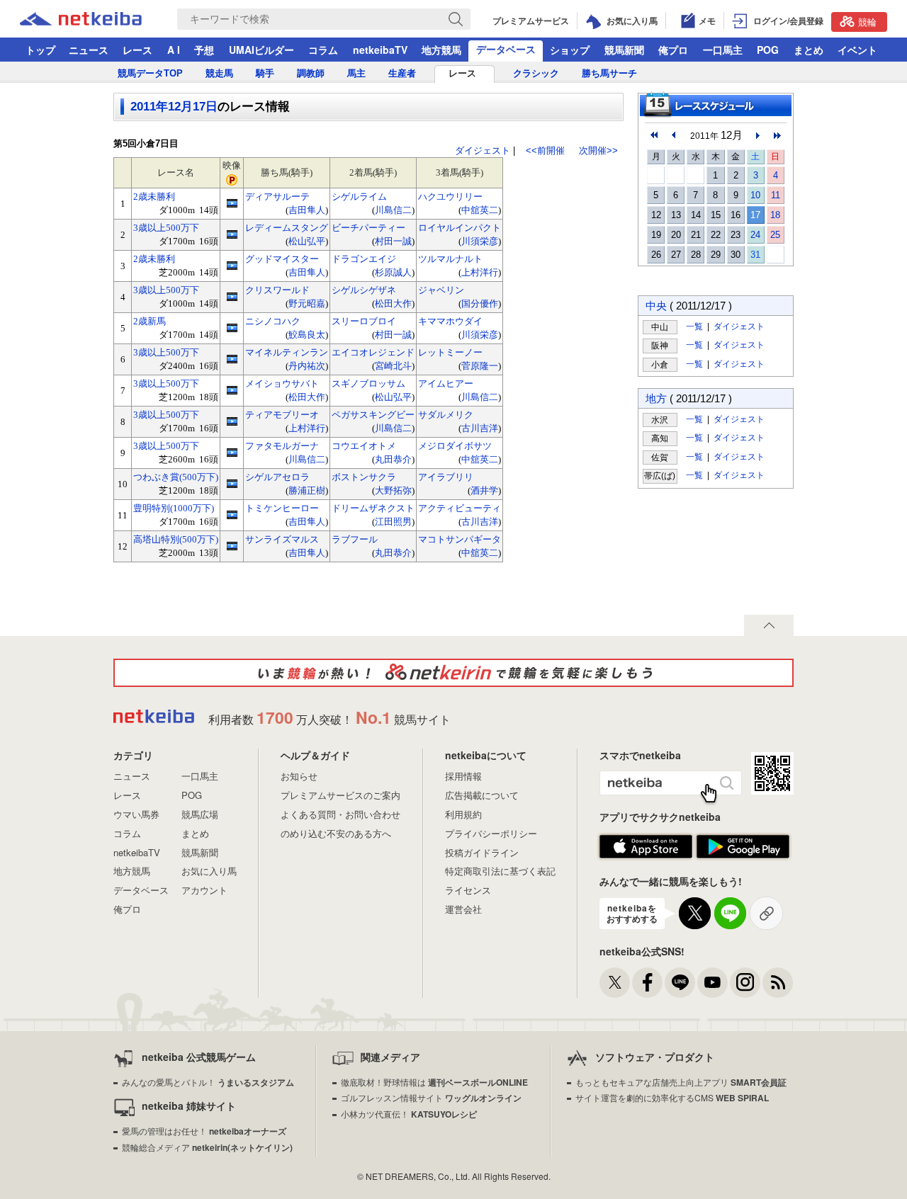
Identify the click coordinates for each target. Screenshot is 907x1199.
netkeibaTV (380, 49)
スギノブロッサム (368, 383)
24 (755, 234)
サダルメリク (445, 414)
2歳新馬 (149, 321)
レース (137, 49)
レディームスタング (286, 227)
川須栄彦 (479, 241)
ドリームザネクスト (373, 508)
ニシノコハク (272, 321)
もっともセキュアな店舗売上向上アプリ (681, 1082)
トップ (40, 49)
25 (775, 234)
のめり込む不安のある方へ (336, 833)
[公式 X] (614, 982)
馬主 (356, 73)
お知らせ (299, 776)
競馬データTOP (150, 73)
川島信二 (393, 210)
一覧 (694, 326)
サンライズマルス (282, 539)
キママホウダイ (450, 321)
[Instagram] (745, 982)
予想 (204, 49)
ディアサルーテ (277, 196)
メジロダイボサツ (455, 446)
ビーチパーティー (368, 227)
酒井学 (484, 490)
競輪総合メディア (207, 1147)
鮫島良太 (306, 334)
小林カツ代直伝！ (409, 1114)
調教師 (311, 73)
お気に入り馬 (209, 870)
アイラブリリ (445, 477)
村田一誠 (393, 241)
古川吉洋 (479, 428)
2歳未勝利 (154, 196)
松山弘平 (306, 241)
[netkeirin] (453, 673)
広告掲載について (482, 795)
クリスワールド (277, 290)
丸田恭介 (393, 459)
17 (755, 215)
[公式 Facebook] (647, 982)
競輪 (867, 21)
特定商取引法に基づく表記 (500, 870)
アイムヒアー (445, 383)
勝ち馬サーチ (609, 73)
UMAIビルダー (261, 49)
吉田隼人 (306, 210)
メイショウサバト (282, 383)
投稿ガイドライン (482, 852)
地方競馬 (441, 49)
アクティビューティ (459, 508)
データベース (506, 49)
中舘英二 (479, 210)
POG (768, 49)
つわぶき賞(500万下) (175, 477)
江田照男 (393, 521)
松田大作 (393, 303)
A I (173, 49)
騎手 (265, 73)
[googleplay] (743, 847)
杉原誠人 (393, 272)
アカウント (204, 890)
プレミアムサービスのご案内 (340, 795)
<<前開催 (545, 150)
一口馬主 (723, 49)
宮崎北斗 (393, 365)
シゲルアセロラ (277, 477)
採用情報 (463, 776)
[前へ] (654, 135)
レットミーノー (450, 352)
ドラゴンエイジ (364, 259)
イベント (857, 49)
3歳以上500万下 (166, 227)
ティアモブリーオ (282, 414)
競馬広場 (199, 814)
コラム (323, 49)
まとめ (808, 49)
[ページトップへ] (769, 625)
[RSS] (777, 982)
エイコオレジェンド (373, 352)
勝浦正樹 (306, 490)
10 (755, 195)
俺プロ (673, 49)
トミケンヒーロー (282, 508)
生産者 (402, 73)
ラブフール (355, 539)
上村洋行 (479, 272)
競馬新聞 (624, 49)
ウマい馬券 (136, 814)
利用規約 (463, 814)
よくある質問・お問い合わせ (340, 814)
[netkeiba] (98, 19)
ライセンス (468, 890)
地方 (656, 398)
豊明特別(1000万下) (173, 508)
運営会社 (463, 909)
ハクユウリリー (450, 196)
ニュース (88, 49)
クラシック (536, 73)
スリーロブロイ (364, 321)
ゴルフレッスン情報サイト (431, 1097)
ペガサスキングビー (373, 414)
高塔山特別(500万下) (175, 539)
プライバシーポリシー (491, 833)
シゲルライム (359, 196)
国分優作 (479, 303)
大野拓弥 (393, 490)
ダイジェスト (482, 150)
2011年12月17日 (174, 106)
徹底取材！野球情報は (434, 1082)
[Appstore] (646, 847)
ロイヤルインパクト (459, 227)
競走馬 (219, 73)
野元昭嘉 (306, 303)
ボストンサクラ (364, 477)
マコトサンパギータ (459, 539)
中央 (656, 306)
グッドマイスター (282, 259)
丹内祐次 (306, 365)
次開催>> (598, 150)
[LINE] (680, 982)
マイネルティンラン (286, 352)
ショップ (570, 49)
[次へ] (777, 135)
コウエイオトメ (364, 446)
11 (775, 195)
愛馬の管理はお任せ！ (204, 1131)
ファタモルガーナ (282, 446)
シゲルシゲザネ (364, 290)
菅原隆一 (479, 365)
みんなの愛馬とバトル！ (208, 1082)
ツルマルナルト (450, 259)
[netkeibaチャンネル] (712, 982)
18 (775, 215)
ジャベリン (441, 290)
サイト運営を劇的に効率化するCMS (672, 1097)
